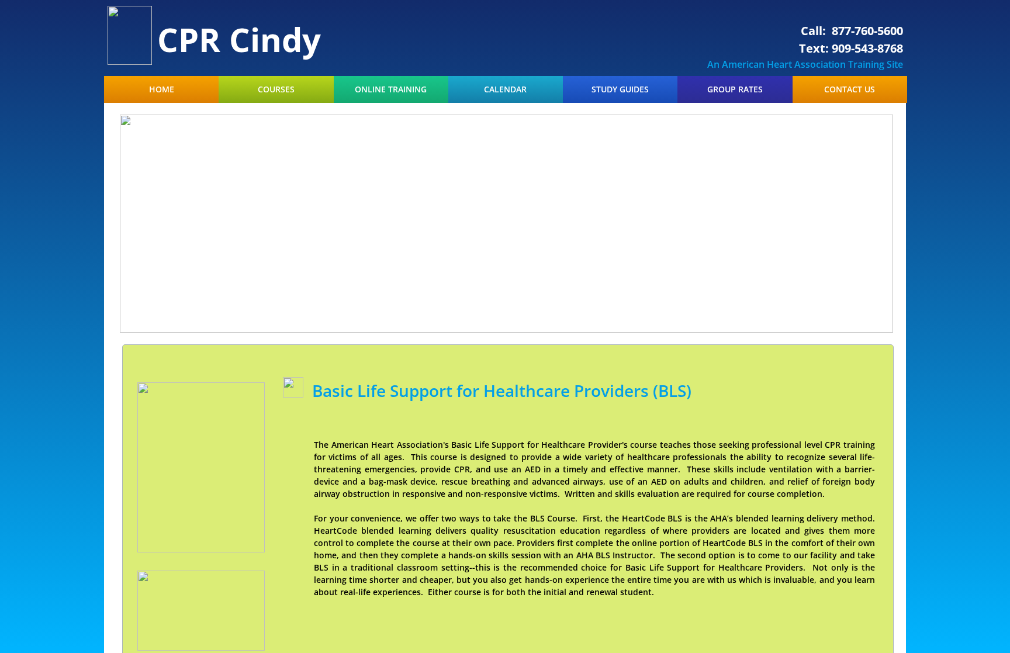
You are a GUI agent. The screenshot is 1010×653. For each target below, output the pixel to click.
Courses (276, 89)
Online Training (391, 89)
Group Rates (735, 89)
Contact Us (849, 89)
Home (161, 89)
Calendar (505, 89)
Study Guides (620, 89)
